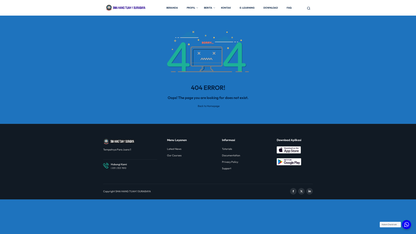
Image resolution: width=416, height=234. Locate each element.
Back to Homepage (209, 106)
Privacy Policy (230, 161)
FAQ (289, 7)
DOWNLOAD (270, 7)
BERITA (208, 7)
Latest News (174, 148)
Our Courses (174, 155)
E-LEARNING (247, 7)
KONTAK (226, 7)
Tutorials (227, 148)
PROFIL (191, 7)
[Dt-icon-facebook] (293, 191)
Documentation (231, 155)
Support (226, 168)
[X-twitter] (301, 191)
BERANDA (172, 7)
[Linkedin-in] (309, 191)
